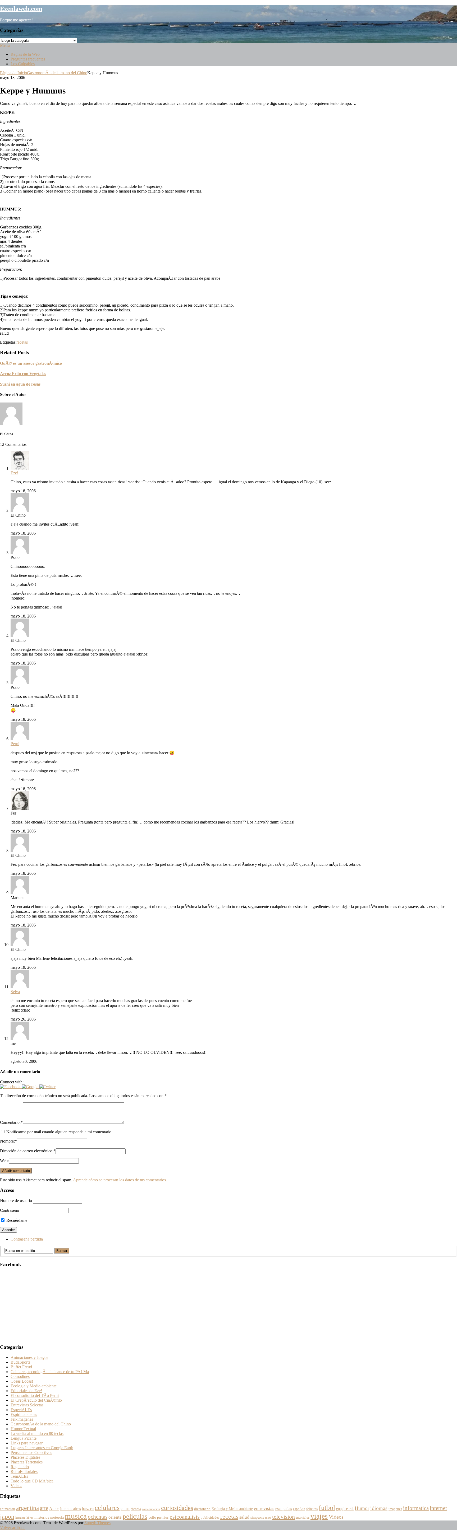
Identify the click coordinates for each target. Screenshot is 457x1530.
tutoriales (302, 1517)
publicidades (210, 1517)
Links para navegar (27, 1443)
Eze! (14, 473)
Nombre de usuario (16, 1200)
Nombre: (8, 1141)
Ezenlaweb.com (21, 8)
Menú (5, 45)
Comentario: (11, 1122)
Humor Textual (23, 1428)
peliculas (135, 1516)
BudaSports (20, 1362)
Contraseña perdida (27, 1239)
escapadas (283, 1508)
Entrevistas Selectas (27, 1405)
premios (162, 1517)
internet (438, 1508)
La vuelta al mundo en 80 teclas (37, 1433)
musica (76, 1516)
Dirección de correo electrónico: (28, 1151)
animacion (7, 1509)
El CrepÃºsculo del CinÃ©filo (36, 1400)
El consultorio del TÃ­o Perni (35, 1395)
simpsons (257, 1517)
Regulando (20, 1467)
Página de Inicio (13, 73)
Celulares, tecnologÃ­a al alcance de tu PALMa (50, 1371)
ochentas (97, 1517)
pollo (152, 1517)
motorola (57, 1517)
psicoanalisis (185, 1516)
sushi (268, 1517)
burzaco (88, 1509)
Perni (15, 743)
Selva (15, 991)
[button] (11, 1086)
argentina (27, 1508)
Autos (54, 1508)
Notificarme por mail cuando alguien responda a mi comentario (58, 1132)
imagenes (395, 1509)
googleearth (345, 1509)
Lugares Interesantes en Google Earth (42, 1447)
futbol (327, 1508)
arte (44, 1508)
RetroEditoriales (24, 1471)
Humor (362, 1508)
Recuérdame (16, 1220)
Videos (16, 1486)
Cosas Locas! (22, 1381)
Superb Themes (97, 1522)
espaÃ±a (299, 1509)
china (125, 1508)
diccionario (202, 1509)
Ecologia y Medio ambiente (34, 1386)
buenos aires (70, 1508)
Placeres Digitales (25, 1457)
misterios (41, 1517)
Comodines (20, 1376)
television (283, 1516)
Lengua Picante (23, 1438)
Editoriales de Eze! (26, 1390)
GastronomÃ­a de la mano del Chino (57, 73)
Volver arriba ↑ (12, 1527)
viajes (319, 1516)
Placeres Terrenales (27, 1462)
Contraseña (9, 1210)
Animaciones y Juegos (29, 1357)
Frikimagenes (22, 1419)
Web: (4, 1160)
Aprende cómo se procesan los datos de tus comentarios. (120, 1180)
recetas (22, 342)
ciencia (136, 1509)
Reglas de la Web (25, 54)
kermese (20, 1517)
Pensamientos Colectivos (31, 1452)
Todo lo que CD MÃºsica (32, 1481)
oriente (115, 1517)
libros (29, 1517)
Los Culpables (23, 64)
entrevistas (264, 1508)
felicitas (312, 1509)
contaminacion (151, 1509)
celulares (107, 1508)
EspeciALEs (21, 1409)
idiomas (378, 1508)
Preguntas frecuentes (28, 59)
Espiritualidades (24, 1414)
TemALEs (19, 1476)
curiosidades (177, 1507)
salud (244, 1517)
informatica (416, 1508)
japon (7, 1516)
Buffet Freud (21, 1367)
